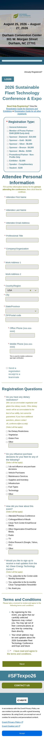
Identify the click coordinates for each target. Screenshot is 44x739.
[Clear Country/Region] (30, 290)
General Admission (18, 127)
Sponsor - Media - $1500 (20, 151)
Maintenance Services (18, 476)
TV (9, 539)
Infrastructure (14, 483)
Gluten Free (13, 438)
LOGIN (7, 79)
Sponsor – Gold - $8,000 (20, 140)
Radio (11, 535)
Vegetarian (13, 435)
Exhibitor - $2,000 (17, 161)
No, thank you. (14, 588)
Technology (13, 490)
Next (22, 664)
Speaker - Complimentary (21, 164)
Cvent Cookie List (10, 726)
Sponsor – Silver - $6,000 (20, 144)
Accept (22, 733)
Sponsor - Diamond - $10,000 (22, 137)
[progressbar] (22, 61)
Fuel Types (13, 487)
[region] (22, 628)
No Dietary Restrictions (18, 431)
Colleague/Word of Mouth (19, 519)
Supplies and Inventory (18, 480)
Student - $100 (16, 168)
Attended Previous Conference (21, 516)
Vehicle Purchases (16, 473)
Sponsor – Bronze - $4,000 (21, 147)
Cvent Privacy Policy (11, 722)
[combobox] (7, 290)
